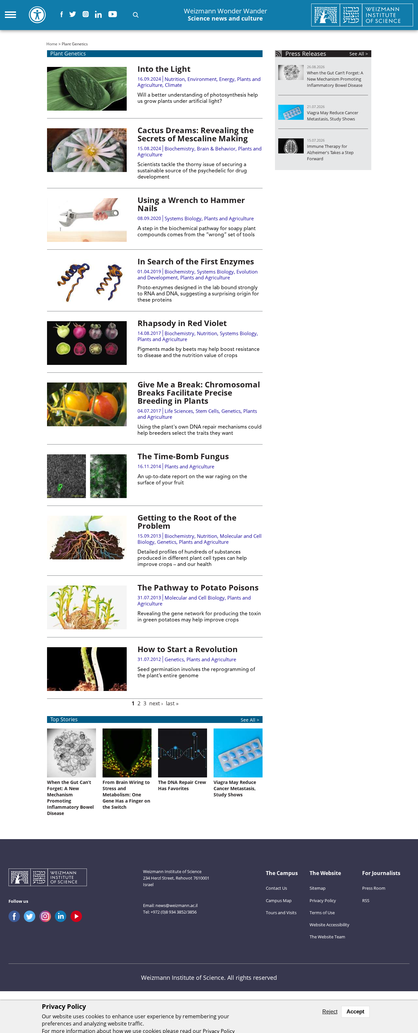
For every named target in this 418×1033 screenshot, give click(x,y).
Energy (226, 79)
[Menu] (10, 14)
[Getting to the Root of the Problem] (87, 537)
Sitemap (318, 888)
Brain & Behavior (216, 148)
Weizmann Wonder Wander (225, 15)
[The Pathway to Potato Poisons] (87, 607)
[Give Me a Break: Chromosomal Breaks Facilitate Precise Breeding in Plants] (87, 404)
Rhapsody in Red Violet (182, 323)
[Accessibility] (37, 14)
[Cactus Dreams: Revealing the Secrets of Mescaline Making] (87, 150)
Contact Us (276, 888)
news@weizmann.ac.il (176, 905)
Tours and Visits (281, 913)
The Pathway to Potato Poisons (198, 587)
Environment (202, 79)
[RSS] (278, 53)
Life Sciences (179, 411)
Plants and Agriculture (229, 218)
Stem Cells (207, 411)
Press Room (373, 888)
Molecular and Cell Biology (195, 597)
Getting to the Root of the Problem (186, 521)
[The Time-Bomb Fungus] (87, 476)
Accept (355, 1012)
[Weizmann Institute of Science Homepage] (362, 15)
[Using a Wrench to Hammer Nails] (87, 220)
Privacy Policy (323, 900)
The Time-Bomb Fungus (183, 456)
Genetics (231, 411)
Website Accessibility (329, 925)
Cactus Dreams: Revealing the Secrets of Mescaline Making (195, 134)
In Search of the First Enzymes (195, 261)
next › (156, 703)
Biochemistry (179, 148)
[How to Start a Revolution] (87, 669)
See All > (250, 720)
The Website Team (327, 937)
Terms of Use (322, 913)
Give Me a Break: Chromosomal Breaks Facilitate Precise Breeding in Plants (198, 392)
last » (172, 703)
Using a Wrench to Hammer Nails (191, 204)
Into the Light (163, 68)
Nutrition (175, 79)
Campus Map (279, 900)
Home (51, 44)
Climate (173, 85)
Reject (329, 1011)
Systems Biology (183, 218)
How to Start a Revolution (187, 649)
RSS (365, 900)
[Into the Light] (87, 89)
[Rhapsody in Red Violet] (87, 343)
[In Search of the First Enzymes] (87, 281)
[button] (136, 15)
